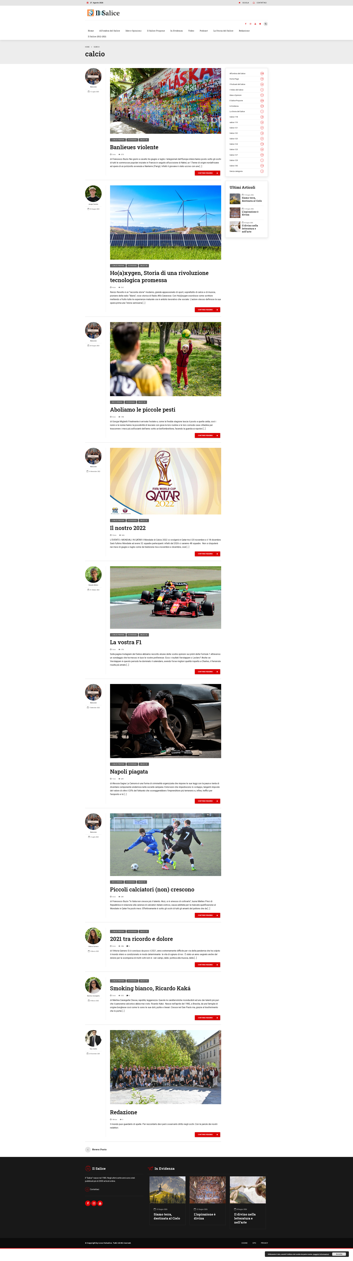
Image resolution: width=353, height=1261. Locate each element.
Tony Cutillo (93, 1049)
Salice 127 (246, 155)
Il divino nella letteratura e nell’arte (250, 228)
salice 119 (246, 122)
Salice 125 (246, 149)
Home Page (246, 79)
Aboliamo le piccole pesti (142, 409)
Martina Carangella (93, 996)
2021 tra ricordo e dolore (141, 938)
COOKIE (244, 1243)
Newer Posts (99, 1149)
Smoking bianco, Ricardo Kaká (150, 988)
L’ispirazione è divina (205, 1216)
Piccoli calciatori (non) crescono (152, 889)
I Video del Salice (246, 90)
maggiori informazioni (321, 1254)
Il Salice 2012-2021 (97, 36)
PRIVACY (264, 1243)
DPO (254, 1243)
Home (91, 30)
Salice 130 (246, 166)
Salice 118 (143, 931)
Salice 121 (143, 520)
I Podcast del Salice (246, 84)
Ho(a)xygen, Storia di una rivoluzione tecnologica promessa (159, 276)
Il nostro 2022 (128, 527)
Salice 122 (246, 133)
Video (191, 30)
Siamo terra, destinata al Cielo (252, 199)
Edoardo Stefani (93, 585)
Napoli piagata (129, 771)
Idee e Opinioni (133, 30)
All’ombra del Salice (109, 30)
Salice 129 (246, 160)
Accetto (339, 1254)
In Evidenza (176, 30)
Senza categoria (246, 171)
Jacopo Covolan (93, 204)
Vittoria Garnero (93, 946)
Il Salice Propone (156, 30)
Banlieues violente (134, 147)
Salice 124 (143, 140)
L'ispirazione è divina (250, 213)
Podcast (204, 30)
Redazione (244, 30)
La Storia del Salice (223, 30)
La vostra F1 (126, 642)
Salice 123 (246, 139)
